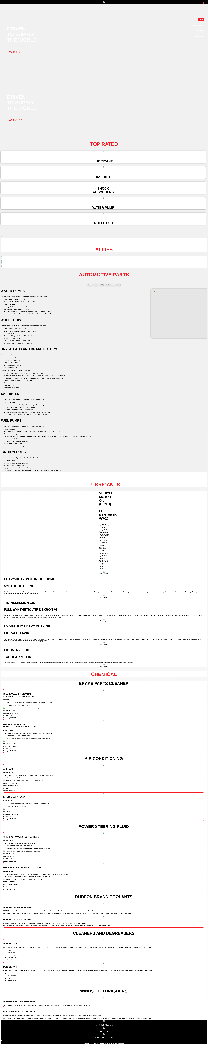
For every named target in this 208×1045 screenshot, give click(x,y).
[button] (16, 522)
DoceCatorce (121, 1043)
